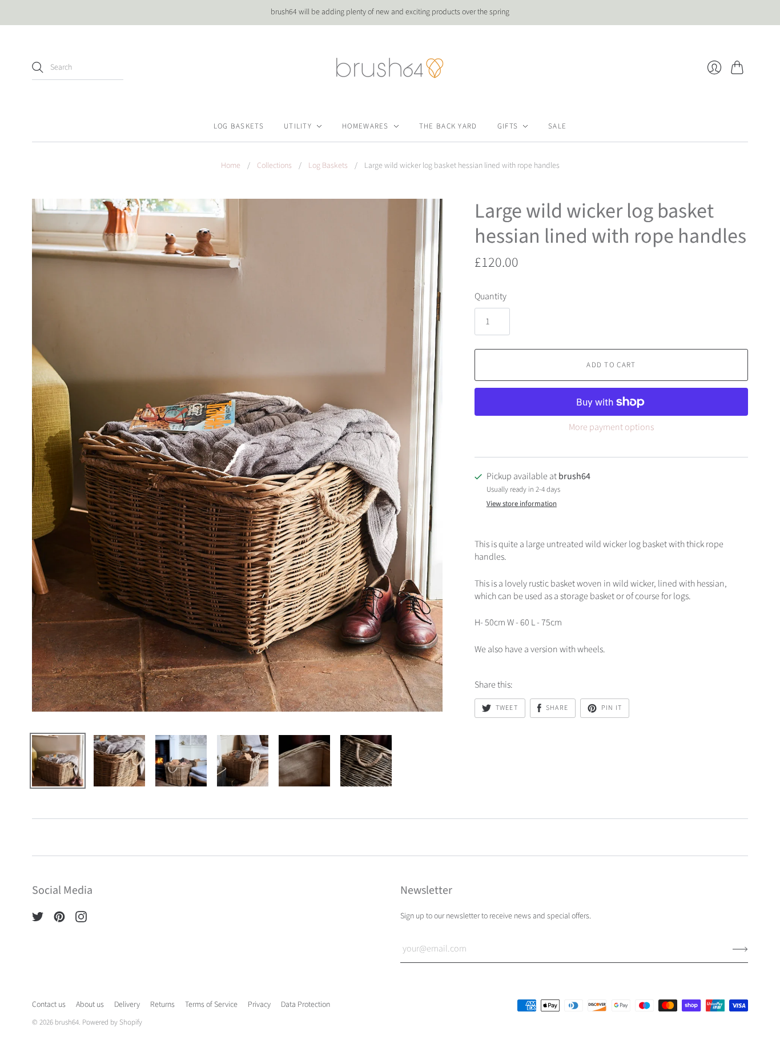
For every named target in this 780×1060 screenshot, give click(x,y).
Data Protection (305, 1004)
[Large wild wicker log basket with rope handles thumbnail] (57, 760)
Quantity (490, 296)
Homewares (365, 126)
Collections (274, 165)
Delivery (127, 1004)
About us (90, 1004)
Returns (162, 1004)
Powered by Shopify (112, 1022)
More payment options (611, 427)
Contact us (49, 1004)
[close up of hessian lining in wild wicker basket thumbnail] (304, 760)
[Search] (37, 67)
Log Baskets (239, 126)
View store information (522, 504)
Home (230, 165)
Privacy (259, 1004)
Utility (298, 126)
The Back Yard (448, 126)
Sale (557, 126)
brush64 (67, 1022)
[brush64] (390, 68)
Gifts (507, 126)
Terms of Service (211, 1004)
